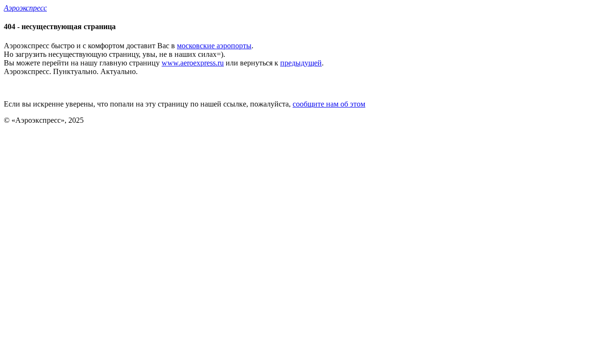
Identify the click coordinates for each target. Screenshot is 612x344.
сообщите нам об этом (329, 104)
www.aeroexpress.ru (193, 63)
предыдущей (301, 63)
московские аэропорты (214, 46)
